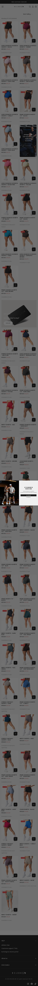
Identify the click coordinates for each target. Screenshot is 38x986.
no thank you (28, 497)
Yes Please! (28, 495)
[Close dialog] (0, 481)
